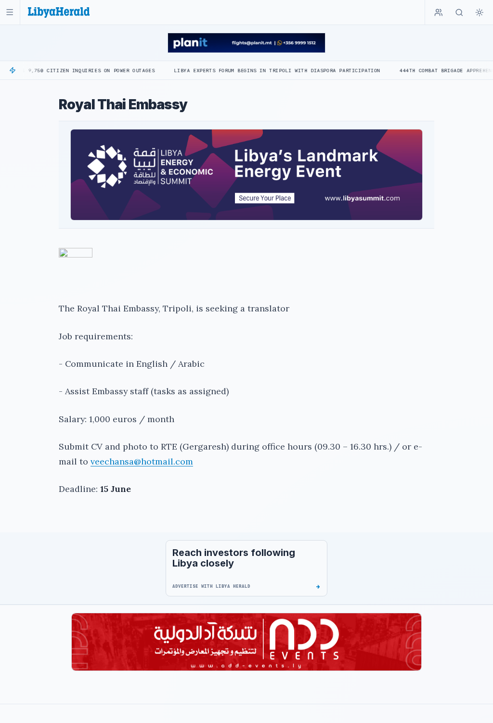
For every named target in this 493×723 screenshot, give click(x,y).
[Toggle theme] (479, 12)
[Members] (438, 12)
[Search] (459, 12)
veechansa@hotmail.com (142, 461)
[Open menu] (10, 12)
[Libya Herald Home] (58, 12)
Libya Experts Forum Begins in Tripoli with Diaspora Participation (250, 70)
